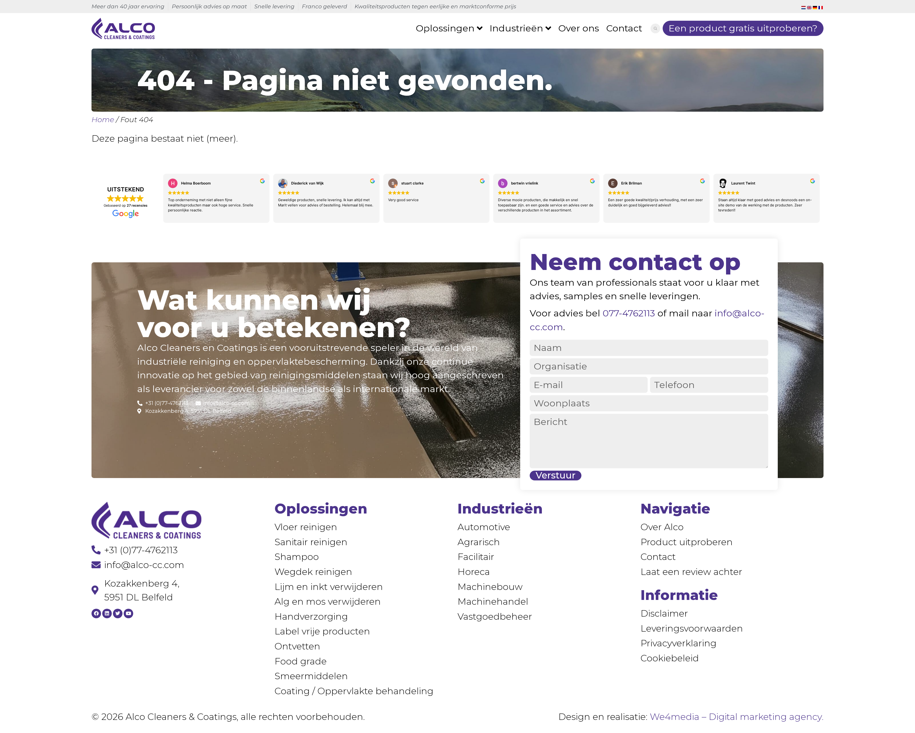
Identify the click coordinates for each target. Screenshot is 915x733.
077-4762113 (629, 313)
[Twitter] (117, 613)
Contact (624, 28)
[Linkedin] (107, 613)
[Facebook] (96, 613)
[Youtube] (128, 613)
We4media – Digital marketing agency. (737, 716)
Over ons (578, 28)
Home (103, 119)
